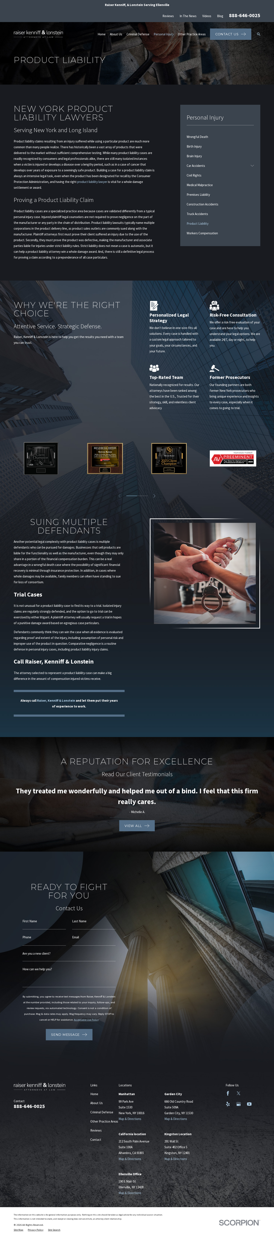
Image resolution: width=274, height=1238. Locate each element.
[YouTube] (249, 1104)
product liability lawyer (92, 182)
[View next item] (154, 496)
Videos (206, 16)
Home (94, 1094)
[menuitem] (220, 137)
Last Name (79, 921)
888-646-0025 (244, 15)
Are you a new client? (36, 953)
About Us (96, 1103)
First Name (29, 921)
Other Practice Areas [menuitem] (192, 34)
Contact (95, 1140)
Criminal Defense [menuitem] (138, 34)
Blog (220, 16)
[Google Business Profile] (238, 1104)
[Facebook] (228, 1093)
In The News (188, 16)
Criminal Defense (101, 1112)
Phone (26, 937)
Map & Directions (130, 1119)
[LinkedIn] (249, 1093)
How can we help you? (37, 969)
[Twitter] (238, 1093)
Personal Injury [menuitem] (164, 34)
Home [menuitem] (102, 34)
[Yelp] (228, 1104)
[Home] (38, 34)
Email (75, 937)
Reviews (168, 16)
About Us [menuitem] (116, 34)
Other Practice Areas (104, 1121)
